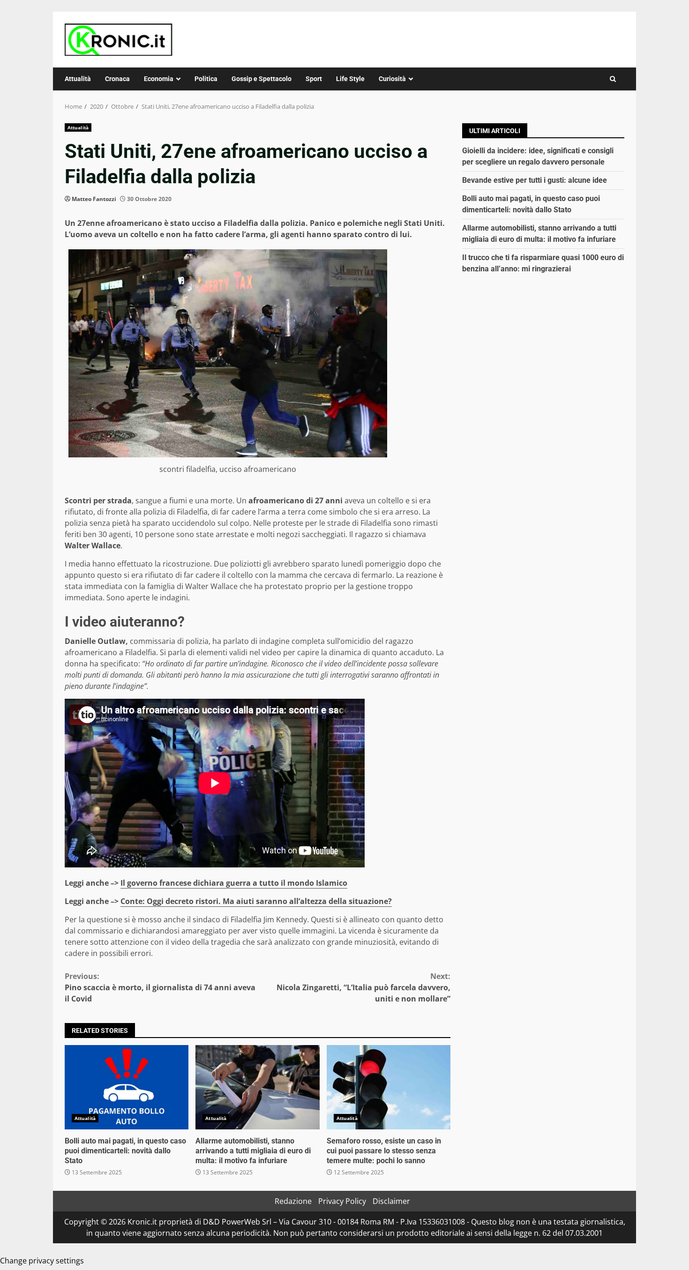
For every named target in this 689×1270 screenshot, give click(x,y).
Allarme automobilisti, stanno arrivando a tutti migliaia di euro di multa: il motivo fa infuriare (257, 1087)
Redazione (293, 1201)
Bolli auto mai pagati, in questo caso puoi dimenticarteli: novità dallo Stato (126, 1087)
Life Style (350, 78)
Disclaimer (391, 1201)
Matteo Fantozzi (94, 199)
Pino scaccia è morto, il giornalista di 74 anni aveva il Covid (160, 987)
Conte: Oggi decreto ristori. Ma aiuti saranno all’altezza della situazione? (256, 901)
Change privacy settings (42, 1260)
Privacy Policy (342, 1201)
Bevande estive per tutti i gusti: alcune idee (534, 180)
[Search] (613, 79)
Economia (158, 78)
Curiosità (392, 78)
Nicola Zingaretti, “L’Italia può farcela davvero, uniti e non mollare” (363, 987)
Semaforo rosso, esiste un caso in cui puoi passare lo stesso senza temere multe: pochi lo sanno (388, 1087)
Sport (314, 78)
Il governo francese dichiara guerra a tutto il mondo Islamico (233, 883)
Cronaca (117, 78)
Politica (206, 78)
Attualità (78, 78)
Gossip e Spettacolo (262, 78)
